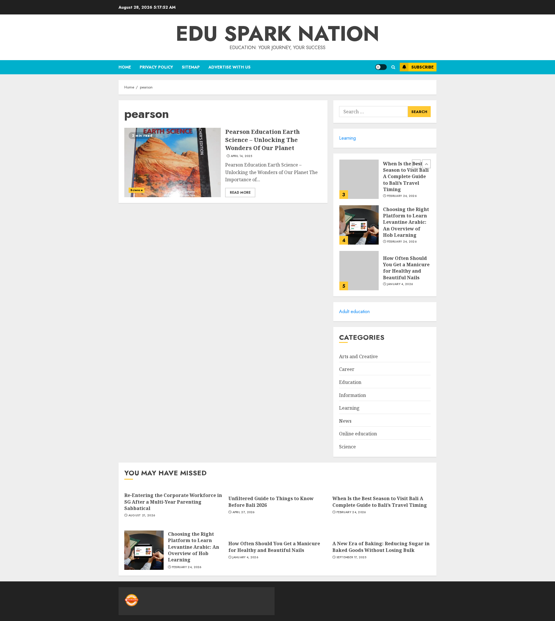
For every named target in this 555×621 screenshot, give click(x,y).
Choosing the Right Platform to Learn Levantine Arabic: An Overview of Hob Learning (406, 222)
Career (346, 369)
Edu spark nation (277, 34)
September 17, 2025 (351, 557)
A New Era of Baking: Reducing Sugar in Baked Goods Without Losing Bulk (381, 546)
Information (352, 395)
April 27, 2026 (243, 512)
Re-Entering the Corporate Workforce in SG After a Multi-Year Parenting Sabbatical (173, 501)
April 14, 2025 (241, 156)
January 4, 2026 (400, 284)
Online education (358, 433)
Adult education (354, 311)
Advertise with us (229, 67)
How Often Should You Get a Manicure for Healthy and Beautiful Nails (406, 268)
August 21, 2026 (141, 515)
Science (136, 190)
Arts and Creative (358, 356)
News (345, 421)
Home (125, 67)
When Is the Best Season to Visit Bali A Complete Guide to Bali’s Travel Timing (406, 176)
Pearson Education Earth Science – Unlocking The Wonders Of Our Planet (262, 140)
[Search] (393, 67)
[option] (385, 182)
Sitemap (191, 67)
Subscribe (422, 67)
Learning (347, 138)
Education (350, 382)
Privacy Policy (156, 67)
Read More (240, 192)
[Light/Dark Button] (381, 67)
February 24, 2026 (402, 196)
